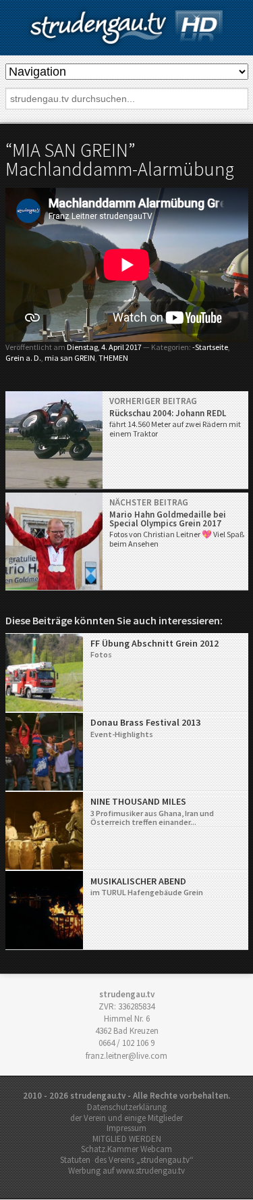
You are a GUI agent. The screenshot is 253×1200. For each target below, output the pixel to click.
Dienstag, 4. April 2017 (104, 347)
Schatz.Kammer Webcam (126, 1149)
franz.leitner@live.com (126, 1055)
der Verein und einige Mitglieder (126, 1118)
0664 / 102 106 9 (126, 1043)
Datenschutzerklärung (127, 1107)
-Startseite (210, 347)
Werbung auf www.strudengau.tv (126, 1170)
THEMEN (113, 358)
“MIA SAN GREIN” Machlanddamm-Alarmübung (119, 159)
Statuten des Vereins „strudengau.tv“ (127, 1160)
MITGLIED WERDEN (126, 1139)
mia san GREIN (70, 358)
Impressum (126, 1128)
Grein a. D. (23, 358)
